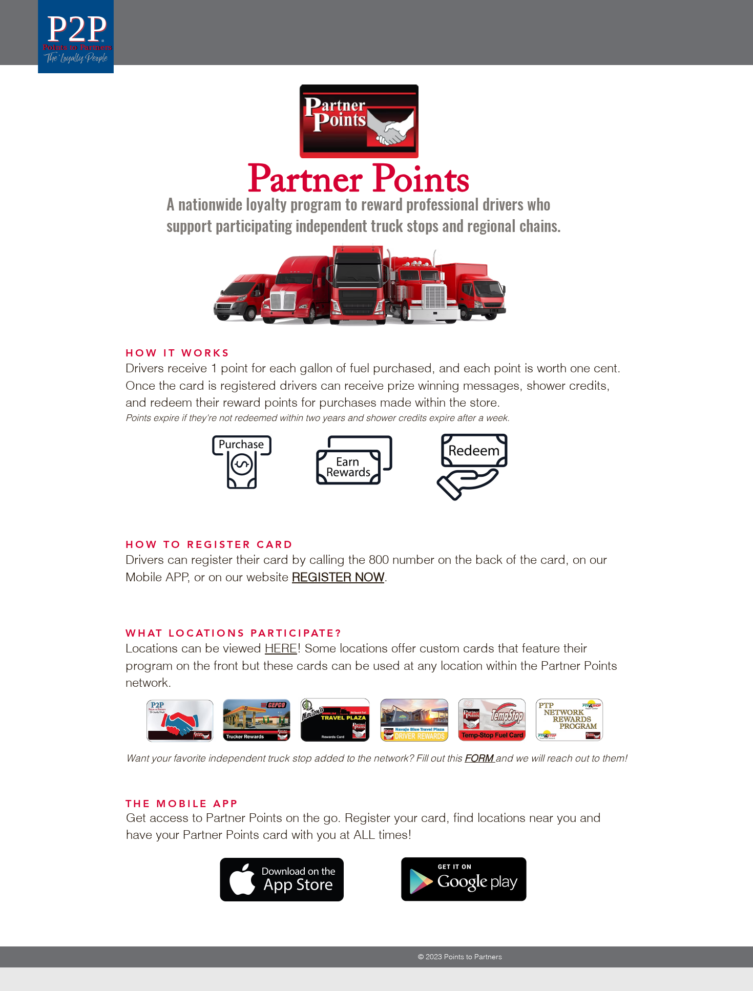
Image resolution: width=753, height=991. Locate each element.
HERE (281, 648)
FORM (480, 758)
